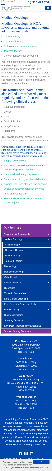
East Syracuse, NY (26, 341)
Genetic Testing (12, 309)
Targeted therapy (13, 51)
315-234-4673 (26, 407)
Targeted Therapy (13, 261)
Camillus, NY (26, 358)
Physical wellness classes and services (25, 184)
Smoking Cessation (14, 320)
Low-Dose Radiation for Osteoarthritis (22, 326)
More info (44, 468)
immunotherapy (28, 46)
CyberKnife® (10, 277)
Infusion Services (12, 282)
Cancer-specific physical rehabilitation (24, 179)
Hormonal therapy (14, 41)
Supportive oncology (15, 160)
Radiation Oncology (14, 272)
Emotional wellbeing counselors (21, 174)
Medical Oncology (13, 239)
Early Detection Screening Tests (20, 304)
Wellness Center (26, 396)
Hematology (10, 266)
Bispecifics (9, 288)
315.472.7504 (41, 2)
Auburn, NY (26, 376)
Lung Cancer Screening (16, 299)
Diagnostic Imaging (13, 315)
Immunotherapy (12, 255)
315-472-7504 (26, 352)
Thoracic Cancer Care (15, 293)
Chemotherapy (12, 245)
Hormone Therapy (14, 250)
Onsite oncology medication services (24, 188)
